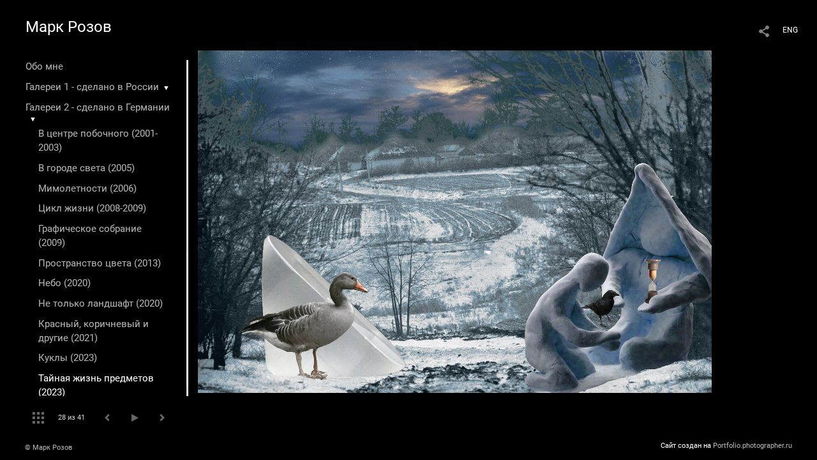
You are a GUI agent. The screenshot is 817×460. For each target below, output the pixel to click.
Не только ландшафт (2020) (100, 303)
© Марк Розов (48, 447)
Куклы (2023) (67, 358)
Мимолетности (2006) (87, 188)
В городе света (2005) (86, 168)
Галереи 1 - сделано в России (92, 87)
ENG (790, 30)
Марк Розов (69, 27)
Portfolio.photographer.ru (752, 445)
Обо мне (44, 66)
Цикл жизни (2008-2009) (92, 208)
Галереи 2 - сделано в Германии (98, 107)
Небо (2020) (64, 283)
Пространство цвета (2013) (99, 263)
